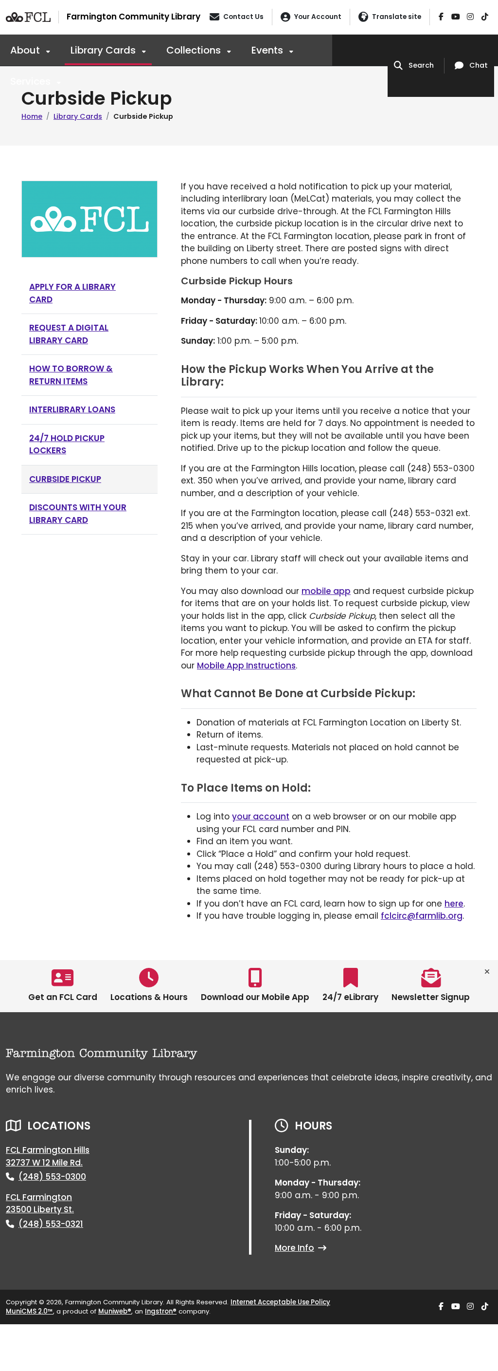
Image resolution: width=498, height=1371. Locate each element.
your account (260, 816)
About (26, 50)
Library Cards (104, 50)
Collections (194, 50)
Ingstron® (161, 1311)
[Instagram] (470, 17)
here (454, 903)
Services (31, 81)
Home (31, 116)
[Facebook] (441, 17)
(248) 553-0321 (50, 1224)
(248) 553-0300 (52, 1177)
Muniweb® (114, 1311)
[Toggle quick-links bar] (487, 972)
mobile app (326, 591)
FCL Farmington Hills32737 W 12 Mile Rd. (47, 1156)
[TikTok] (485, 17)
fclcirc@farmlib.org (421, 916)
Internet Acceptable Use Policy (280, 1302)
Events (268, 50)
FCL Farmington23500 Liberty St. (40, 1203)
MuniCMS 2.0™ (29, 1311)
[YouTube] (455, 17)
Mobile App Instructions (246, 665)
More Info (294, 1248)
